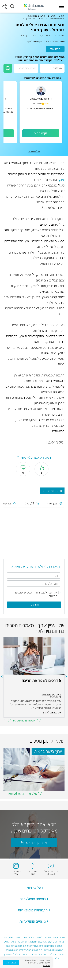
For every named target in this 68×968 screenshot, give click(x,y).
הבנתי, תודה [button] (11, 962)
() (37, 103)
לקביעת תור (40, 133)
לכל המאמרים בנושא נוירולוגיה (24, 720)
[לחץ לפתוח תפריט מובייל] (61, 6)
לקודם (66, 676)
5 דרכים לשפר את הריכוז (41, 680)
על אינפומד (33, 887)
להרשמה (34, 604)
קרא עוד (55, 49)
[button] (12, 6)
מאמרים (51, 15)
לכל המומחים (34, 151)
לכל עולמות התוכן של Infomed (24, 793)
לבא (1, 676)
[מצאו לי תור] (7, 68)
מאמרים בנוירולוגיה (36, 15)
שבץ (62, 179)
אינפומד (61, 15)
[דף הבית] (34, 6)
